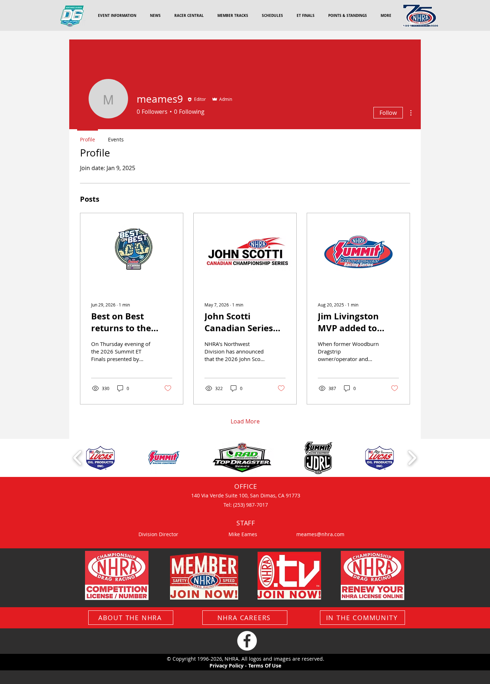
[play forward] (412, 458)
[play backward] (78, 458)
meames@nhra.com (320, 534)
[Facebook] (247, 641)
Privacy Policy (226, 665)
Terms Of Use (264, 665)
